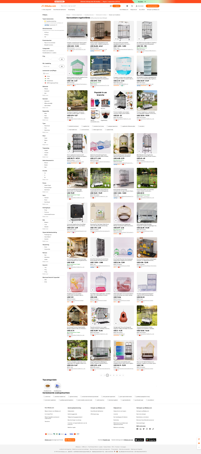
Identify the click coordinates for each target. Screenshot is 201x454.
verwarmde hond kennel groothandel (90, 396)
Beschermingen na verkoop (74, 420)
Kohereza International (119, 334)
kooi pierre (142, 126)
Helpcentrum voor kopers (120, 411)
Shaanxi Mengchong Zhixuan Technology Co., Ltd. (147, 265)
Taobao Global (107, 446)
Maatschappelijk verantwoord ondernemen (52, 417)
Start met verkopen (141, 414)
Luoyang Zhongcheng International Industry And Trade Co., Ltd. (124, 368)
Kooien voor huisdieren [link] (114, 14)
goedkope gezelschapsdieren (66, 400)
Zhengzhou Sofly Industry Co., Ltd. (98, 49)
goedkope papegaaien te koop (143, 396)
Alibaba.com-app (128, 439)
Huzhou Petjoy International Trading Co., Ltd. (124, 49)
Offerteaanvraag (95, 414)
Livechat (116, 414)
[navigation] (54, 195)
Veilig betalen (71, 411)
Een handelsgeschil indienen (121, 417)
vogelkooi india (110, 129)
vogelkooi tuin (86, 126)
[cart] (132, 6)
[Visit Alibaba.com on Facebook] (137, 429)
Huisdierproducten (89, 14)
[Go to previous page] (101, 375)
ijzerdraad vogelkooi (113, 400)
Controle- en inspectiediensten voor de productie (77, 423)
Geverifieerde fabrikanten (97, 411)
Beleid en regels (72, 427)
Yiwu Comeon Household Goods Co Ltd (76, 231)
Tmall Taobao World (93, 446)
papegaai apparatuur (113, 126)
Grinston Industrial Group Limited (145, 231)
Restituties (116, 420)
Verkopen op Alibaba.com (142, 411)
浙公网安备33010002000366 (126, 451)
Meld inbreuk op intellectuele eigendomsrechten (121, 423)
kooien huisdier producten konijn (85, 400)
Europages (123, 446)
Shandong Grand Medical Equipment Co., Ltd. (124, 196)
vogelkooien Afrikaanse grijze (128, 126)
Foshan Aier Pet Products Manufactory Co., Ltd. (147, 50)
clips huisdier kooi (73, 129)
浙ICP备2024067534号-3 (140, 451)
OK (62, 59)
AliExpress (78, 446)
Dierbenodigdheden (77, 14)
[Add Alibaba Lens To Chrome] (70, 439)
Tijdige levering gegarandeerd (75, 417)
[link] (199, 439)
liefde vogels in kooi (97, 129)
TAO (113, 446)
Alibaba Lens (48, 439)
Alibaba (68, 14)
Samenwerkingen (140, 423)
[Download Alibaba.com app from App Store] (139, 439)
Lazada (100, 446)
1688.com (84, 446)
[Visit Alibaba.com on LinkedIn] (140, 429)
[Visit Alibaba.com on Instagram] (147, 429)
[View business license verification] (114, 451)
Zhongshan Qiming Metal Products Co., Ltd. (124, 163)
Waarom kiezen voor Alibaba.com (53, 411)
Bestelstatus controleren (142, 417)
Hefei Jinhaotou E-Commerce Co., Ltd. (99, 85)
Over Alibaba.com (49, 407)
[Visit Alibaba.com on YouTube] (150, 429)
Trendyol (117, 446)
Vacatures (47, 421)
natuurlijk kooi (151, 400)
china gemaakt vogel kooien (109, 396)
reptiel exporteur (100, 400)
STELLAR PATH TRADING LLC (121, 84)
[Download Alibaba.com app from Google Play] (151, 439)
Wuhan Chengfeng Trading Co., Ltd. (122, 118)
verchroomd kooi (85, 129)
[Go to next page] (123, 375)
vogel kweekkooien (126, 400)
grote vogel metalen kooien (126, 396)
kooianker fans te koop (99, 126)
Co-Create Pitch (49, 414)
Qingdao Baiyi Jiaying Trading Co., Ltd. (76, 118)
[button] (111, 6)
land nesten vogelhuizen (50, 400)
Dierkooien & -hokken (101, 14)
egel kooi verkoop (73, 396)
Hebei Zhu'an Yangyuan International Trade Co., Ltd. (100, 368)
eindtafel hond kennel (74, 126)
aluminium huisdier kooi (60, 396)
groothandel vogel (139, 400)
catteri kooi (47, 396)
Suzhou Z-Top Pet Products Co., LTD (145, 161)
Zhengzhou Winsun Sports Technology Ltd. (77, 84)
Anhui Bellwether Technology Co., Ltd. (76, 49)
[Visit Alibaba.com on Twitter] (144, 429)
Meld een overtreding (119, 427)
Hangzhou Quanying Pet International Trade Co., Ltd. (100, 231)
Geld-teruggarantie (72, 414)
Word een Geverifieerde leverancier (145, 420)
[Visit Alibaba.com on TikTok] (153, 429)
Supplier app (106, 439)
